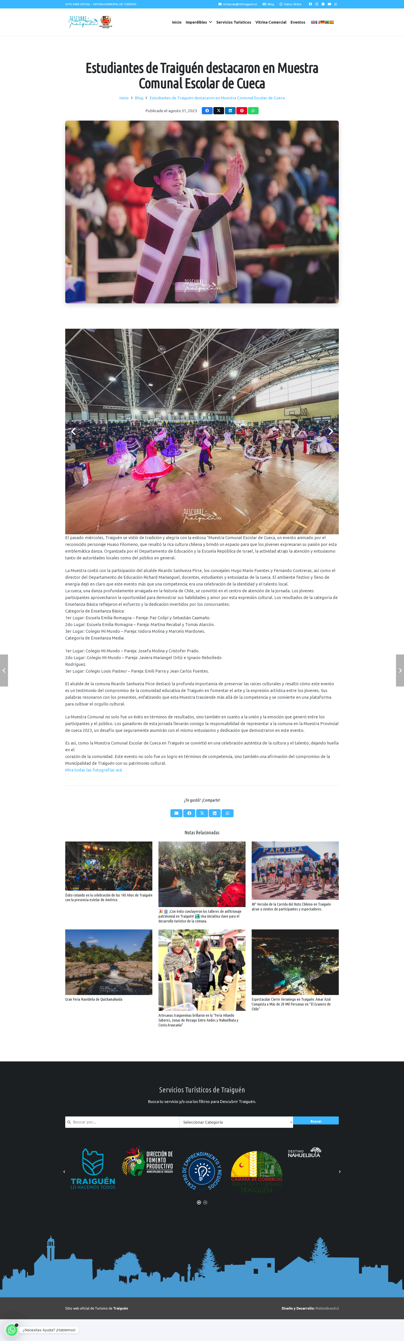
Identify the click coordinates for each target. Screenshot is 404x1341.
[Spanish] (332, 22)
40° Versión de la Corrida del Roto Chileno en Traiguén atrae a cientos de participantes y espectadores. (291, 906)
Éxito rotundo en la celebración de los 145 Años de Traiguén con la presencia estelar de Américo (108, 897)
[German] (322, 22)
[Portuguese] (327, 22)
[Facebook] (310, 4)
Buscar (316, 1121)
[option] (92, 1172)
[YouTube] (329, 4)
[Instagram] (317, 4)
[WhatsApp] (335, 4)
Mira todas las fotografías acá (94, 769)
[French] (318, 22)
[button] (64, 1172)
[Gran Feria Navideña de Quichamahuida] (108, 932)
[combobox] (122, 1122)
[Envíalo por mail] (176, 813)
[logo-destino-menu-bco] (147, 1152)
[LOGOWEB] (257, 1156)
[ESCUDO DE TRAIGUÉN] (105, 22)
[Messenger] (323, 4)
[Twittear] (218, 110)
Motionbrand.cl (327, 1308)
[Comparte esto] (207, 110)
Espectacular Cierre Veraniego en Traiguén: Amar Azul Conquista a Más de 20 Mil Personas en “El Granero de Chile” (291, 1004)
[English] (313, 22)
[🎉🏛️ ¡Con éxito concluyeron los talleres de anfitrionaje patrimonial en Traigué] (202, 844)
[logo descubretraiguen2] (83, 22)
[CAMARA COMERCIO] (92, 1172)
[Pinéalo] (241, 110)
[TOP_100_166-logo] (202, 1172)
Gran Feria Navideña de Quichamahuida (93, 999)
